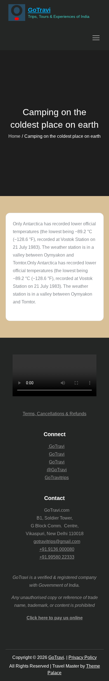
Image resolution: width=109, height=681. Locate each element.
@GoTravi (57, 469)
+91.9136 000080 (56, 549)
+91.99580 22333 (56, 557)
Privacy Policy (82, 657)
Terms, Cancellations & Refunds (54, 413)
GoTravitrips (57, 477)
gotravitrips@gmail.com (57, 541)
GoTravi (39, 9)
